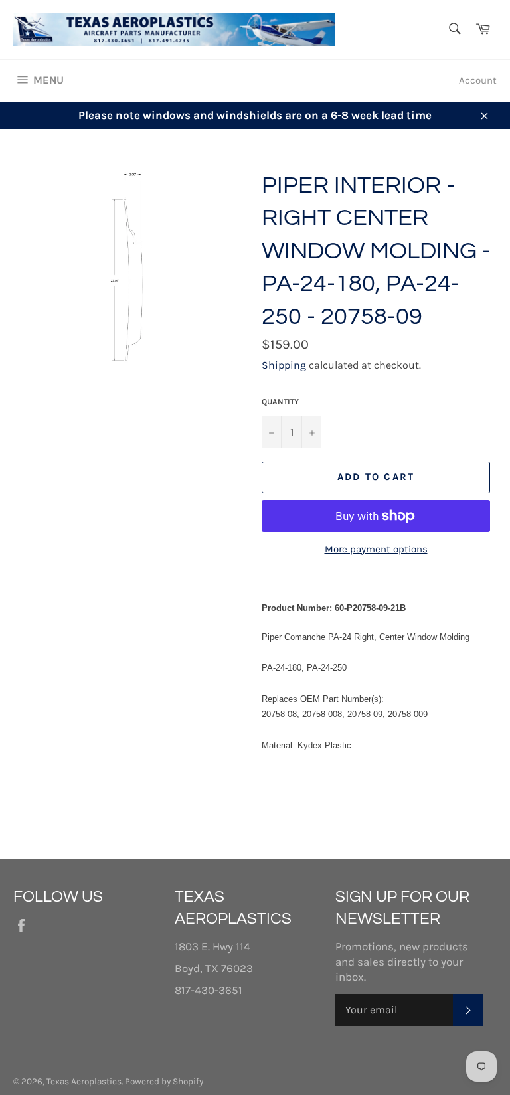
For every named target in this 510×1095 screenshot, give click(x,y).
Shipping (284, 365)
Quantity (280, 401)
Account (478, 80)
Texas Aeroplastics (84, 1081)
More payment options (376, 549)
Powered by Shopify (164, 1081)
